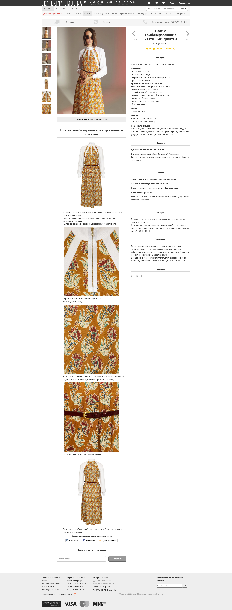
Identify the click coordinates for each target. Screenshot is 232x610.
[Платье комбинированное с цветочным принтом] (91, 70)
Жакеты (77, 13)
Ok (185, 585)
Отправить (117, 558)
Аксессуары (142, 13)
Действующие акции (52, 13)
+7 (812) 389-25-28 (101, 2)
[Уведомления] (149, 3)
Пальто (68, 13)
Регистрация (184, 3)
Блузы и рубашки (101, 13)
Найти (183, 8)
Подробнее (174, 154)
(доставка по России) (102, 580)
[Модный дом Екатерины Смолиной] (61, 3)
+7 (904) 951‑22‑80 (125, 2)
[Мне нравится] (163, 3)
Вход (172, 3)
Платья (87, 13)
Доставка (70, 22)
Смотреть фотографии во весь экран (92, 119)
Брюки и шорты (127, 13)
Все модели (156, 13)
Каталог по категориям (174, 13)
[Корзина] (156, 3)
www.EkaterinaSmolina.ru (104, 583)
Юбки (114, 13)
